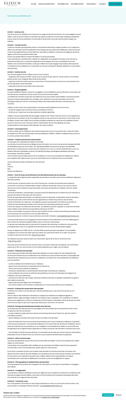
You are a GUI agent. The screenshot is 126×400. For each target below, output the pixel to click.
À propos (102, 4)
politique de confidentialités (51, 397)
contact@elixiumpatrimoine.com (68, 216)
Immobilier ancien (77, 4)
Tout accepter (108, 395)
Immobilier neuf (63, 4)
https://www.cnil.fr (14, 241)
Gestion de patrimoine (46, 4)
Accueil (33, 4)
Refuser (118, 395)
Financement (91, 4)
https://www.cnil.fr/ (38, 235)
